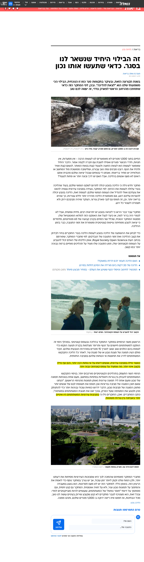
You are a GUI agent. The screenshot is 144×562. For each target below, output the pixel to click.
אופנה (33, 3)
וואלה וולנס (73, 9)
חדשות (119, 9)
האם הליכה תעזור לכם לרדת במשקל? (117, 261)
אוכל (70, 3)
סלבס (84, 3)
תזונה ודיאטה (96, 9)
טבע (132, 503)
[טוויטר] (9, 8)
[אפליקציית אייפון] (13, 8)
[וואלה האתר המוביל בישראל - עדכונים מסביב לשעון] (125, 3)
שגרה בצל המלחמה (58, 9)
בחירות (101, 3)
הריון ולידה (84, 9)
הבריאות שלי (108, 9)
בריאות (62, 3)
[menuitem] (108, 3)
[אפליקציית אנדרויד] (17, 8)
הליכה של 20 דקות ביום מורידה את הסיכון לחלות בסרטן (108, 265)
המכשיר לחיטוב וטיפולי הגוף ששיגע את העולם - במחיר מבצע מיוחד (102, 270)
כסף (76, 3)
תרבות (92, 3)
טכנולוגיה (43, 3)
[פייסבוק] (5, 8)
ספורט (109, 3)
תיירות (52, 3)
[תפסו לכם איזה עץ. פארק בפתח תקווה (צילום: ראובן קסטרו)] (95, 438)
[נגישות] (4, 3)
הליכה (137, 503)
